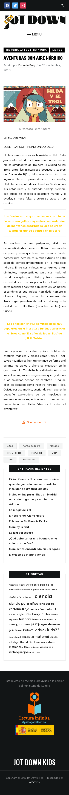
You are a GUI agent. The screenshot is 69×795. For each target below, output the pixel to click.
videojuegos (19, 652)
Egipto (22, 614)
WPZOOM (35, 782)
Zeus (37, 652)
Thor (10, 459)
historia (25, 619)
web (31, 652)
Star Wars (41, 642)
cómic (34, 609)
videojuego (46, 646)
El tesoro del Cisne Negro (26, 515)
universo (35, 647)
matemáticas (46, 636)
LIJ (32, 637)
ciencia (43, 596)
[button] (34, 34)
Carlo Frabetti (26, 597)
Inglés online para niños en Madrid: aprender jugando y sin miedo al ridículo (33, 499)
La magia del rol (20, 510)
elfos (10, 445)
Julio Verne (15, 630)
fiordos (54, 445)
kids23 (53, 629)
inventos (48, 619)
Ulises (27, 647)
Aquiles (35, 589)
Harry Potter (41, 614)
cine (42, 603)
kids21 (28, 630)
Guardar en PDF (36, 422)
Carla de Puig (26, 65)
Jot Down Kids (34, 762)
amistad (26, 589)
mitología (14, 642)
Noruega (36, 452)
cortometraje (19, 609)
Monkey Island (19, 527)
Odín (54, 452)
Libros (57, 50)
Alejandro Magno (17, 585)
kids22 (40, 629)
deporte (13, 614)
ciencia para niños (24, 603)
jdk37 (34, 624)
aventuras (45, 589)
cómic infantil (47, 609)
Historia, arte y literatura (26, 50)
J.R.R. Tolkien (14, 452)
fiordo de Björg (32, 445)
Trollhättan (29, 459)
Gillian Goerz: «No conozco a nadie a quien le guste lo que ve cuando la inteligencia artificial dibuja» (34, 483)
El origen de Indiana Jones (27, 554)
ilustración (37, 619)
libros (26, 637)
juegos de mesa (49, 624)
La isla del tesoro (21, 532)
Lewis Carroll (15, 637)
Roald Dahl (27, 642)
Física (28, 614)
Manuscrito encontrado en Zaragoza (34, 549)
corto (50, 604)
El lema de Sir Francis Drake (28, 521)
